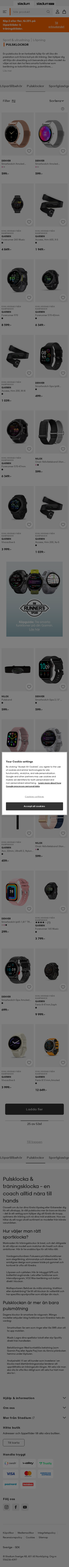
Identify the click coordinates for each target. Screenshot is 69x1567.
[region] (34, 783)
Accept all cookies (34, 806)
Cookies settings (34, 796)
